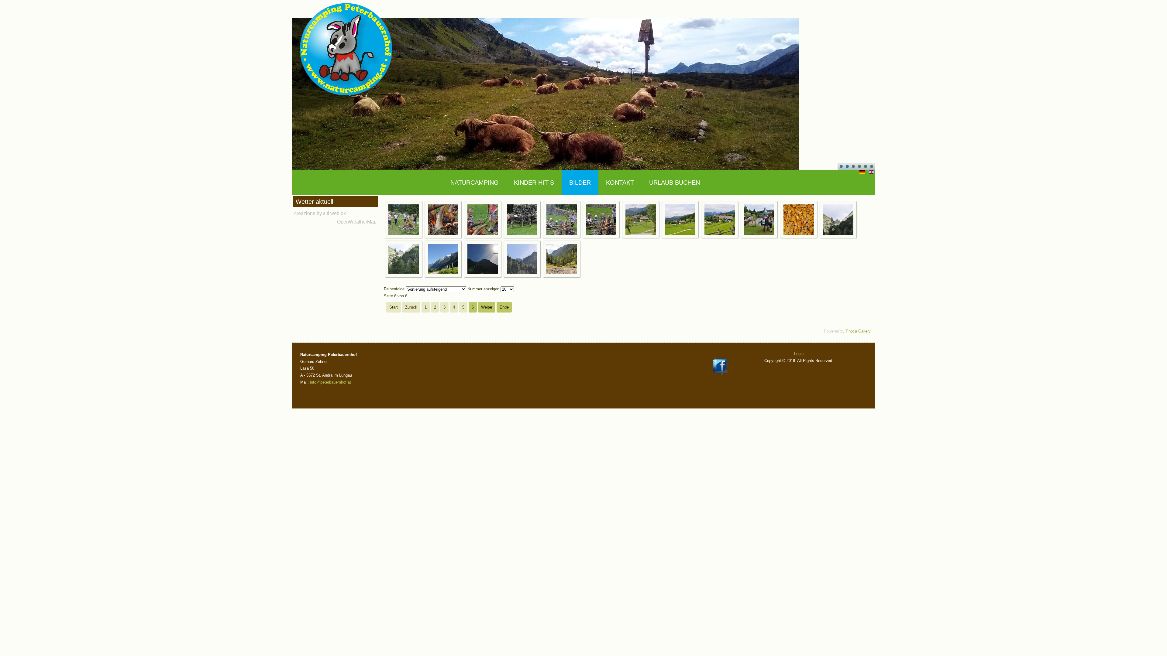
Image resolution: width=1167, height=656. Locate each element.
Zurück (411, 307)
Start (393, 307)
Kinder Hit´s (534, 182)
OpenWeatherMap (357, 221)
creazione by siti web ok (320, 213)
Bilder (580, 182)
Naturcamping (474, 182)
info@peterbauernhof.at (330, 382)
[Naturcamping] (403, 233)
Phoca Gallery (858, 331)
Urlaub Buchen (674, 182)
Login (799, 353)
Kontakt (620, 182)
